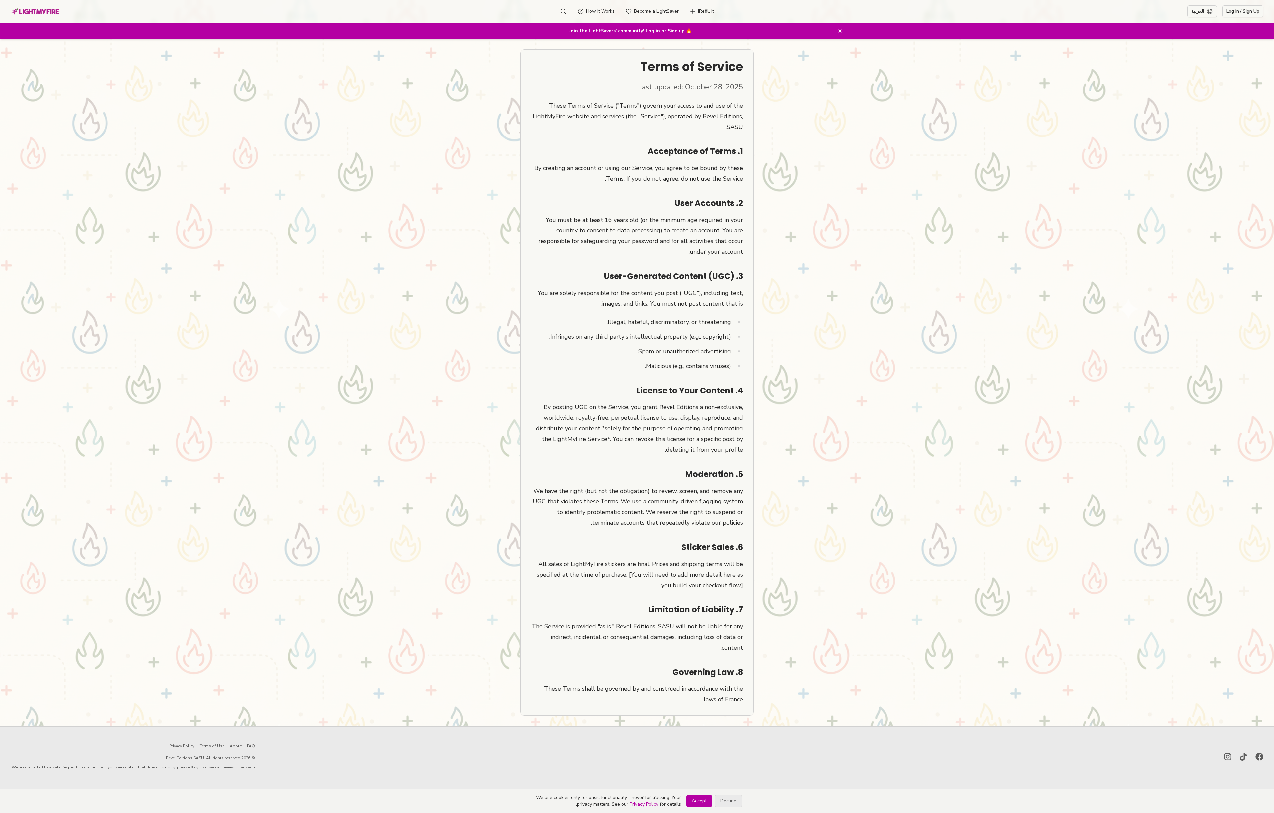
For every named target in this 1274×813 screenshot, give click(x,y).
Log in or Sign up (665, 31)
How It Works (600, 11)
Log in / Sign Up (1242, 11)
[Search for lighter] (563, 11)
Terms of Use (212, 746)
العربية (1197, 11)
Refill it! (706, 11)
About (236, 746)
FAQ (251, 746)
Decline (728, 801)
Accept (699, 801)
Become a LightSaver (656, 11)
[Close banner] (840, 31)
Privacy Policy (181, 746)
